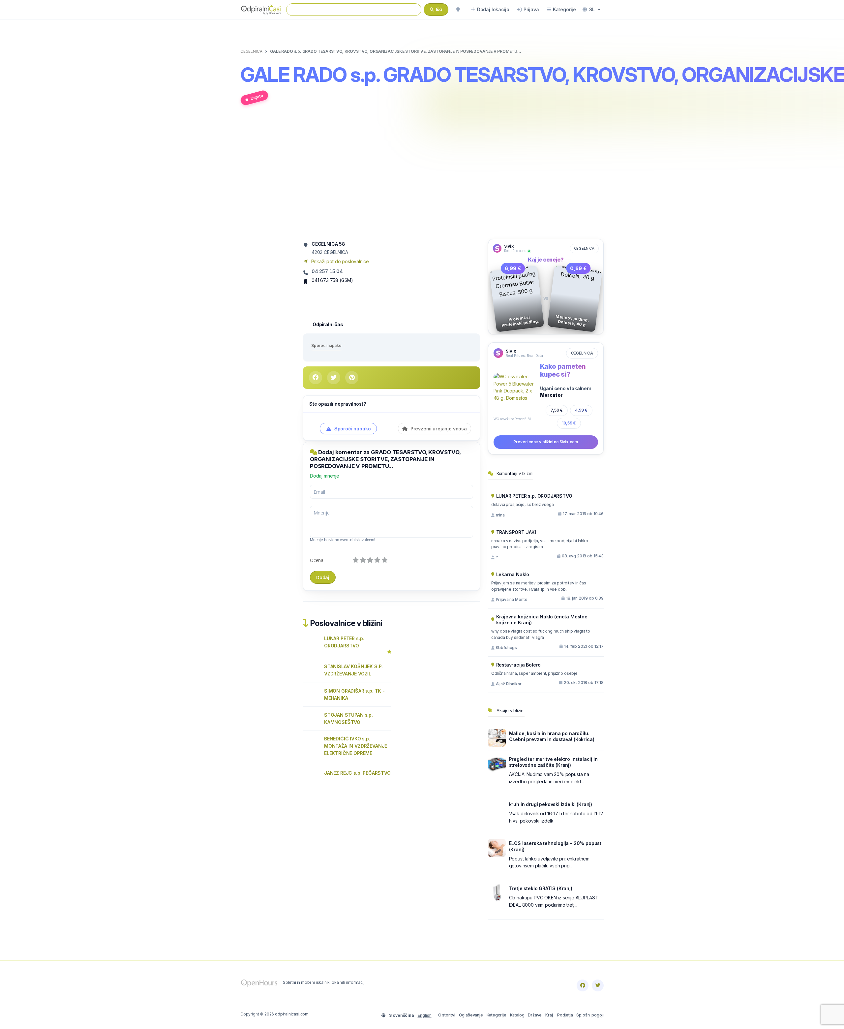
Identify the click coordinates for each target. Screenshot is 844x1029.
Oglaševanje (471, 1015)
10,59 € (569, 423)
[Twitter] (598, 985)
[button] (591, 9)
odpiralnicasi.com (292, 1014)
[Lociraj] (458, 9)
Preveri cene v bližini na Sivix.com (545, 441)
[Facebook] (582, 985)
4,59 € (581, 410)
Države (535, 1015)
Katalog (517, 1015)
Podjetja (565, 1015)
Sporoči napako (326, 345)
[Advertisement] (422, 176)
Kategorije (496, 1015)
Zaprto (257, 97)
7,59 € (557, 410)
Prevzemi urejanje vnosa (438, 428)
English (425, 1015)
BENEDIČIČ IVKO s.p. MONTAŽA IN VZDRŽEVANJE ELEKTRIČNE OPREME (355, 746)
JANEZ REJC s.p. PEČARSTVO (357, 773)
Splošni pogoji (590, 1015)
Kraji (549, 1015)
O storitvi (446, 1015)
